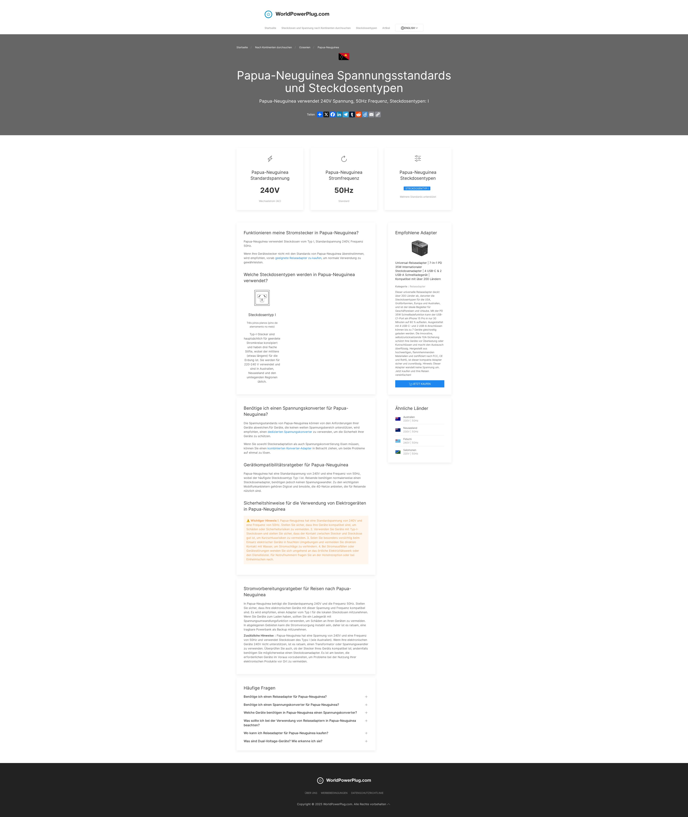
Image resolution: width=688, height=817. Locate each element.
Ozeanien (304, 47)
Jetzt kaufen (421, 383)
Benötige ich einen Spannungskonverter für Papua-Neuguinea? (291, 705)
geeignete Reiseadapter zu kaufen (298, 258)
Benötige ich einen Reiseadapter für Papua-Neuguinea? (285, 696)
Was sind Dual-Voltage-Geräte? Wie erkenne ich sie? (283, 741)
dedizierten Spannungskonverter (290, 432)
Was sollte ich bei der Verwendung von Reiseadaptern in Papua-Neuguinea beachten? (300, 723)
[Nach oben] (388, 804)
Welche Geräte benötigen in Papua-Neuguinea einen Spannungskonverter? (300, 712)
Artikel (386, 27)
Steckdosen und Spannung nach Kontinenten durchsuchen (316, 27)
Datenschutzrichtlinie (367, 792)
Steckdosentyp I (417, 188)
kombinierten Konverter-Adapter (289, 448)
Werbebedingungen (334, 792)
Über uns (311, 792)
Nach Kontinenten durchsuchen (273, 47)
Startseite (270, 27)
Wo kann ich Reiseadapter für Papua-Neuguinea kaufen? (286, 733)
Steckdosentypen (366, 27)
